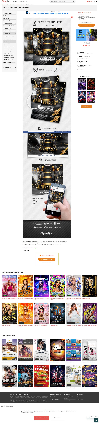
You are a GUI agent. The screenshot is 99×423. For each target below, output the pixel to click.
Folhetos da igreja (6, 15)
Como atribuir (80, 66)
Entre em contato (67, 400)
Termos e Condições (54, 399)
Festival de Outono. (54, 361)
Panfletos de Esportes (7, 69)
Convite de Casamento (39, 361)
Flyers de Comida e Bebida (8, 25)
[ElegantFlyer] (6, 1)
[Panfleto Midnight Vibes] (82, 84)
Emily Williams (85, 58)
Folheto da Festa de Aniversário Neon (41, 299)
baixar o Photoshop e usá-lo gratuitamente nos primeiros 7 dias (51, 13)
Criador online (80, 399)
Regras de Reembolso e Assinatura (69, 397)
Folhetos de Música (7, 30)
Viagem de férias (70, 361)
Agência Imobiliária (6, 361)
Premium (90, 1)
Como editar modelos (23, 1)
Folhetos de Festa (6, 33)
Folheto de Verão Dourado (24, 387)
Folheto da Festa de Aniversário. (73, 325)
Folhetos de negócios (7, 13)
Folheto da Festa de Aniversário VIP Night (25, 326)
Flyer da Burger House (39, 387)
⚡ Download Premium (46, 259)
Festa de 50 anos (54, 325)
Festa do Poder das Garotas (88, 361)
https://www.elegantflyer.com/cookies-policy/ (39, 411)
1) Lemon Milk (26, 250)
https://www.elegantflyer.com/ (48, 409)
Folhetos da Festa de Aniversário (84, 53)
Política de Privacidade (54, 402)
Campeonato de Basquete (8, 387)
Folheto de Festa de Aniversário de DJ (89, 326)
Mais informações (81, 62)
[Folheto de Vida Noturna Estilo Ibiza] (82, 97)
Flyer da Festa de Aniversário (40, 325)
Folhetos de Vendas (7, 67)
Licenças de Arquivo (54, 396)
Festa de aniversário (6, 325)
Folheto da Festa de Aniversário (9, 298)
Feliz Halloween (53, 387)
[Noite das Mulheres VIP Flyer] (91, 97)
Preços (78, 396)
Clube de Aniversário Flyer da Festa (57, 299)
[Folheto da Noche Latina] (91, 84)
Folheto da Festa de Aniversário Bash (73, 299)
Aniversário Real (86, 298)
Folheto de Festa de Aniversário (25, 298)
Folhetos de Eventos (7, 23)
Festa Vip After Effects (23, 361)
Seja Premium (86, 106)
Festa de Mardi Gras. (87, 387)
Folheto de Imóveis (70, 387)
